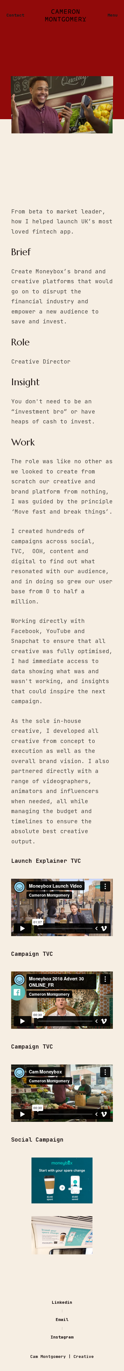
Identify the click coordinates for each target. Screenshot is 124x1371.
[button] (112, 15)
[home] (66, 15)
